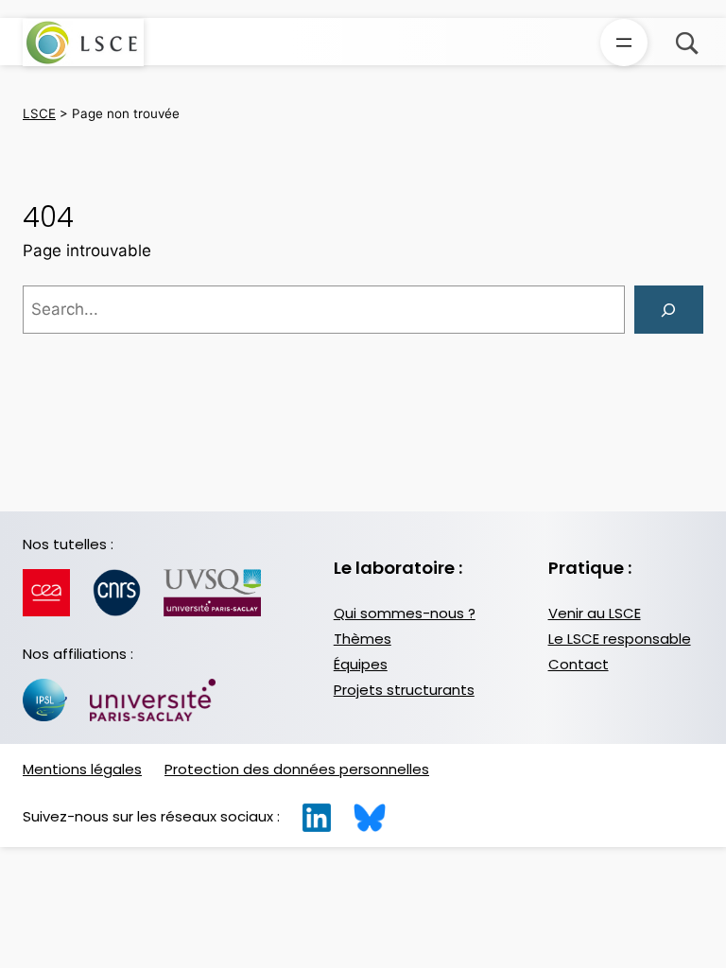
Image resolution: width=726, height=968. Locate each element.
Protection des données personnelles (296, 769)
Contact (578, 664)
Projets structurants (404, 690)
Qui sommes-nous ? (404, 613)
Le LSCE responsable (619, 638)
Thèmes (362, 638)
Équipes (361, 664)
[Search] (668, 309)
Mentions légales (82, 769)
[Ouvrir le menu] (624, 42)
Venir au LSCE (594, 613)
